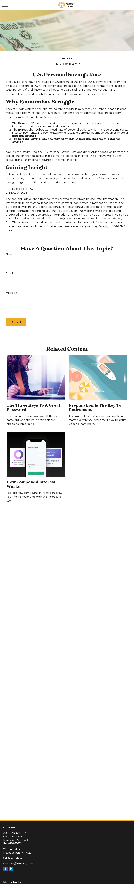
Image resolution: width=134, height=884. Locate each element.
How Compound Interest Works (31, 484)
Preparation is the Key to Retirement (95, 407)
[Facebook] (5, 869)
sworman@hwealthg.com (18, 863)
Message (11, 292)
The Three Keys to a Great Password (33, 407)
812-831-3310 (18, 833)
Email (9, 273)
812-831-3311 (18, 836)
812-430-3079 (20, 840)
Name (10, 254)
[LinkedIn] (11, 869)
